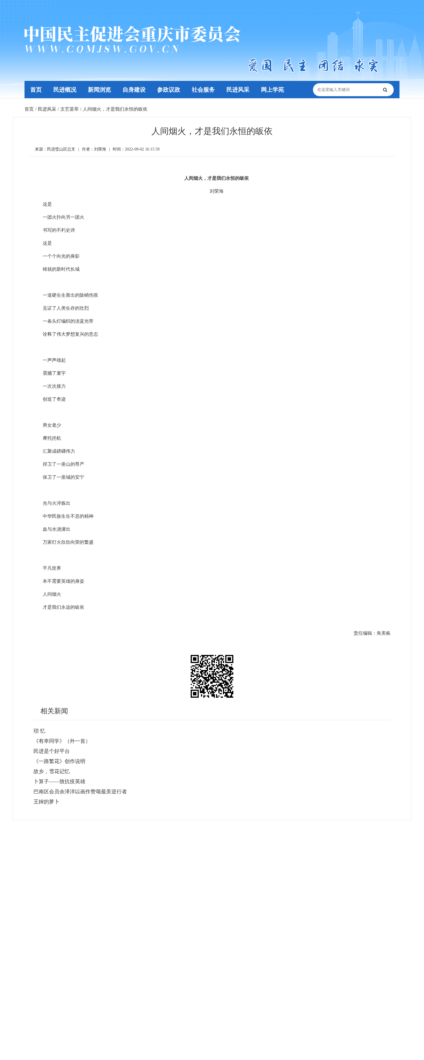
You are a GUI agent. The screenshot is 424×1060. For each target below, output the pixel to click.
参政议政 (168, 89)
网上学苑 (272, 89)
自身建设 (134, 89)
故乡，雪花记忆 (51, 771)
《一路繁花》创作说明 (59, 761)
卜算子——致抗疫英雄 (59, 781)
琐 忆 (39, 731)
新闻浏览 (99, 89)
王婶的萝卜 (46, 802)
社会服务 (203, 89)
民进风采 (237, 89)
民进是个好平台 (51, 751)
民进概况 (64, 89)
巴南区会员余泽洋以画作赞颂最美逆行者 (80, 791)
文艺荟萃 (69, 109)
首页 (36, 89)
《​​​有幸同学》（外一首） (62, 741)
